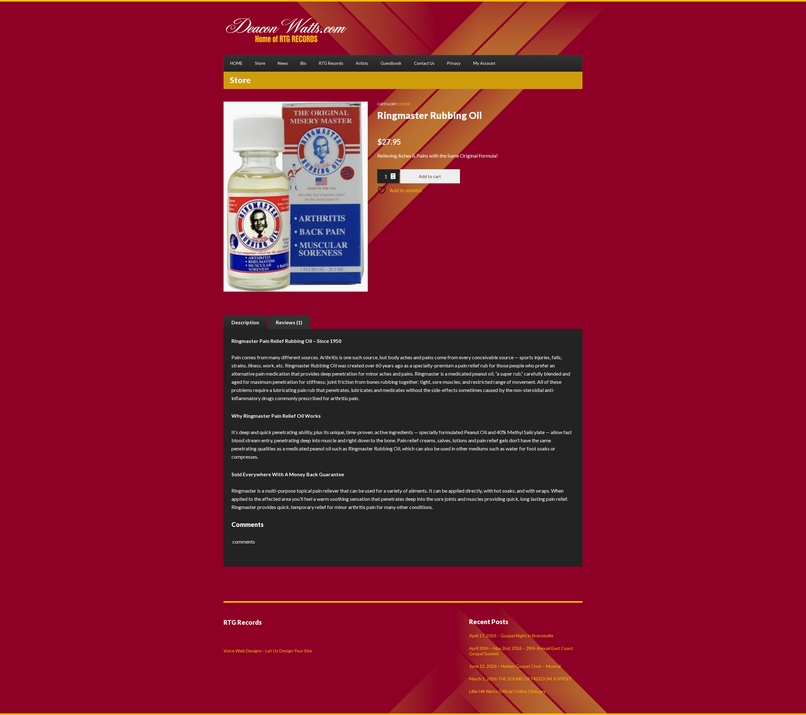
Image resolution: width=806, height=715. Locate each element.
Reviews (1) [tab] (289, 322)
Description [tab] (245, 322)
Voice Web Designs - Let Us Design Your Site (268, 650)
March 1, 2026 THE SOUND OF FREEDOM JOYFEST (520, 678)
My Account (484, 63)
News (283, 63)
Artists (362, 63)
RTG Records (331, 63)
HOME (236, 63)
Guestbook (391, 63)
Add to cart (430, 176)
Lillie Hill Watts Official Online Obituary (507, 691)
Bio (303, 63)
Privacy (454, 63)
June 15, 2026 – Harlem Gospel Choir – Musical (515, 666)
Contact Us (424, 63)
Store (260, 63)
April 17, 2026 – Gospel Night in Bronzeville (511, 635)
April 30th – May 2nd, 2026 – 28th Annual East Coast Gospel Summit (521, 650)
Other (404, 104)
